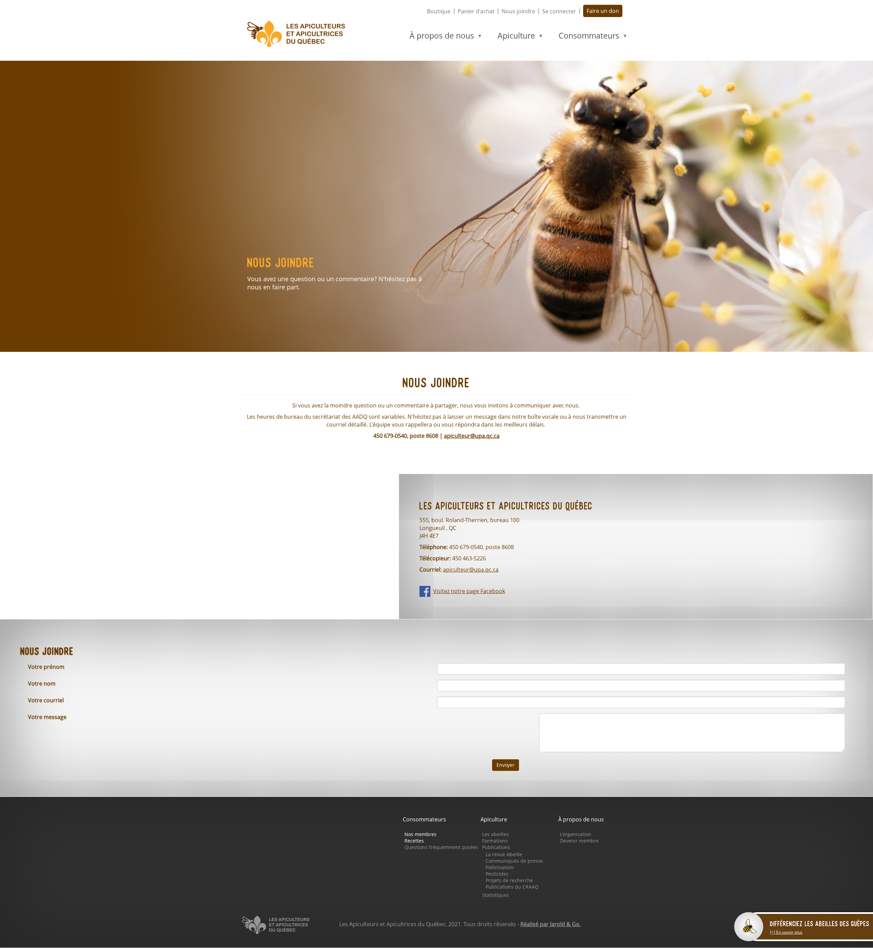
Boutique (438, 11)
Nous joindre (518, 11)
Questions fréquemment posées (441, 847)
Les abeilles (495, 834)
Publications (496, 847)
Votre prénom (46, 667)
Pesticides (497, 874)
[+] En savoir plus (786, 932)
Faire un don (603, 11)
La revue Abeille (504, 854)
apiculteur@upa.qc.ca (472, 436)
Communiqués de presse (514, 861)
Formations (495, 840)
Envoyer (506, 765)
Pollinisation (500, 867)
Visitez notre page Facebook (469, 591)
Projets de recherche (509, 880)
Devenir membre (579, 840)
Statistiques (495, 895)
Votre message (47, 717)
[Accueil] (299, 34)
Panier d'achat (476, 11)
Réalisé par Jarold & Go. (550, 924)
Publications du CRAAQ (512, 887)
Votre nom (42, 683)
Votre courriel (46, 700)
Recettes (414, 840)
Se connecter (559, 11)
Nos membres (420, 834)
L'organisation (575, 834)
